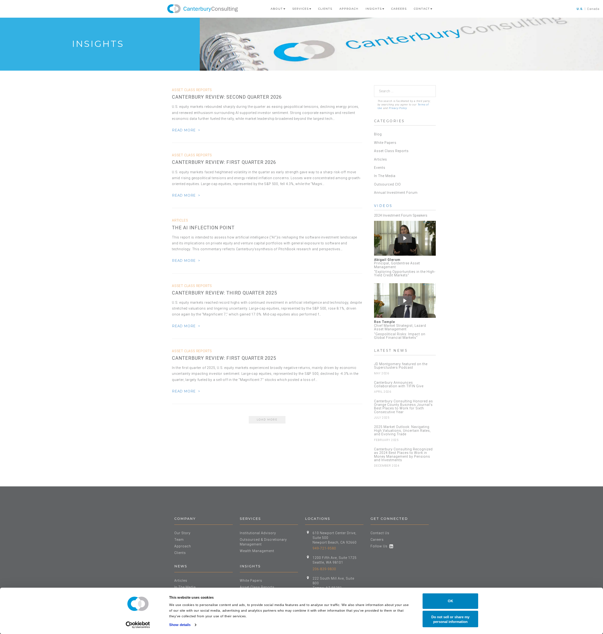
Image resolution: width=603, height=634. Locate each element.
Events (379, 168)
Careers (399, 8)
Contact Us (380, 533)
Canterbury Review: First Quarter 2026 (224, 162)
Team (179, 539)
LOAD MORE (267, 419)
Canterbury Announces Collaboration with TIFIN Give (399, 384)
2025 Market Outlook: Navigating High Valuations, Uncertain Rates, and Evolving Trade (402, 430)
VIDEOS (383, 206)
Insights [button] (374, 8)
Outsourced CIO (387, 184)
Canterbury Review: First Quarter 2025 (224, 358)
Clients (325, 8)
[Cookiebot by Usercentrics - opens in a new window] (138, 624)
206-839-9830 (324, 569)
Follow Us (380, 546)
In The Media (384, 176)
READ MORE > (186, 130)
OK (450, 601)
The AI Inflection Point (203, 227)
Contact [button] (422, 8)
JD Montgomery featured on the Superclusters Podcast (401, 365)
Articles (380, 159)
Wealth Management (257, 551)
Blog (378, 134)
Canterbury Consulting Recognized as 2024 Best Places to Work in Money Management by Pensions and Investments (403, 454)
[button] (405, 238)
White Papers (385, 143)
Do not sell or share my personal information (450, 619)
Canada (593, 9)
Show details (180, 625)
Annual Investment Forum (396, 192)
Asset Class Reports (391, 151)
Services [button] (300, 8)
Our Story (182, 533)
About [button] (277, 8)
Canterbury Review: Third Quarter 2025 (224, 293)
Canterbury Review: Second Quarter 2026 (226, 97)
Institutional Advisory (258, 533)
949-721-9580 (324, 548)
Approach (349, 8)
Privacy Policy (398, 108)
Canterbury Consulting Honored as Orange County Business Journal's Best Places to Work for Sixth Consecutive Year (403, 406)
